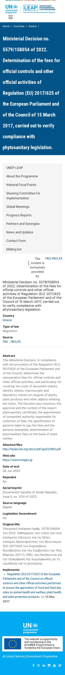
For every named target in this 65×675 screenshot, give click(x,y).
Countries (19, 26)
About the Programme (22, 176)
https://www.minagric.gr (17, 460)
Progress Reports (19, 215)
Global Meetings (17, 207)
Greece (33, 26)
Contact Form (16, 241)
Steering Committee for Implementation (23, 195)
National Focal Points (21, 185)
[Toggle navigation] (11, 17)
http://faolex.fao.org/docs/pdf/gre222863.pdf (32, 449)
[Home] (30, 7)
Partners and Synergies (23, 224)
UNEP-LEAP (14, 168)
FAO (48, 258)
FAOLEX (57, 258)
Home (6, 26)
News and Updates (19, 232)
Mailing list (13, 249)
